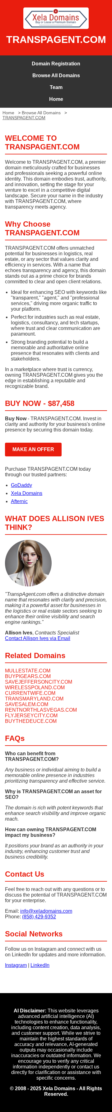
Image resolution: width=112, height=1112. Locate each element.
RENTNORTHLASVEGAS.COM (41, 710)
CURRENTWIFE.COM (30, 693)
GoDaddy (21, 485)
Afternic (19, 501)
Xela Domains (26, 493)
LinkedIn (39, 965)
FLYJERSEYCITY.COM (31, 715)
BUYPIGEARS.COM (28, 676)
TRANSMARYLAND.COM (34, 698)
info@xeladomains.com (46, 911)
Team (56, 87)
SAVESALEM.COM (26, 704)
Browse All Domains (56, 75)
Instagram (16, 965)
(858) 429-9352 (39, 916)
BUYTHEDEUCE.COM (31, 721)
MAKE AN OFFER (33, 449)
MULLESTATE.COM (27, 670)
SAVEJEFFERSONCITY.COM (38, 682)
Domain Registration (56, 63)
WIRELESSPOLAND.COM (35, 687)
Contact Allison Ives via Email (37, 638)
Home (56, 99)
